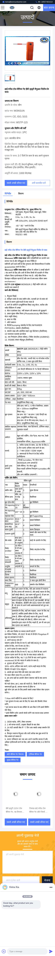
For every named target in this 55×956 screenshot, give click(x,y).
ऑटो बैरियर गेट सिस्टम (15, 754)
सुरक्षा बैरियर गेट (12, 760)
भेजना (47, 880)
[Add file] (4, 951)
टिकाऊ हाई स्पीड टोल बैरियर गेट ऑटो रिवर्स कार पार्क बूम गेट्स (38, 810)
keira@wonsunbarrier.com (15, 2)
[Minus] (51, 887)
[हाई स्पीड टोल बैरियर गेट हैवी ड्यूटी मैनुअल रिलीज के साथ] (27, 50)
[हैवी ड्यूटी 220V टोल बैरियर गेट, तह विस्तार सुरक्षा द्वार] (16, 794)
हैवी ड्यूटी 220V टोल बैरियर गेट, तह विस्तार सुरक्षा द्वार (14, 810)
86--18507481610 (45, 2)
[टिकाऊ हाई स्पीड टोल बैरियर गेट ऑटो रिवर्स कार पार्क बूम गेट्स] (39, 794)
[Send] (51, 951)
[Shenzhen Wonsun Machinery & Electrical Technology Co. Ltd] (12, 7)
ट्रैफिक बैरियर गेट (35, 754)
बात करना (49, 7)
